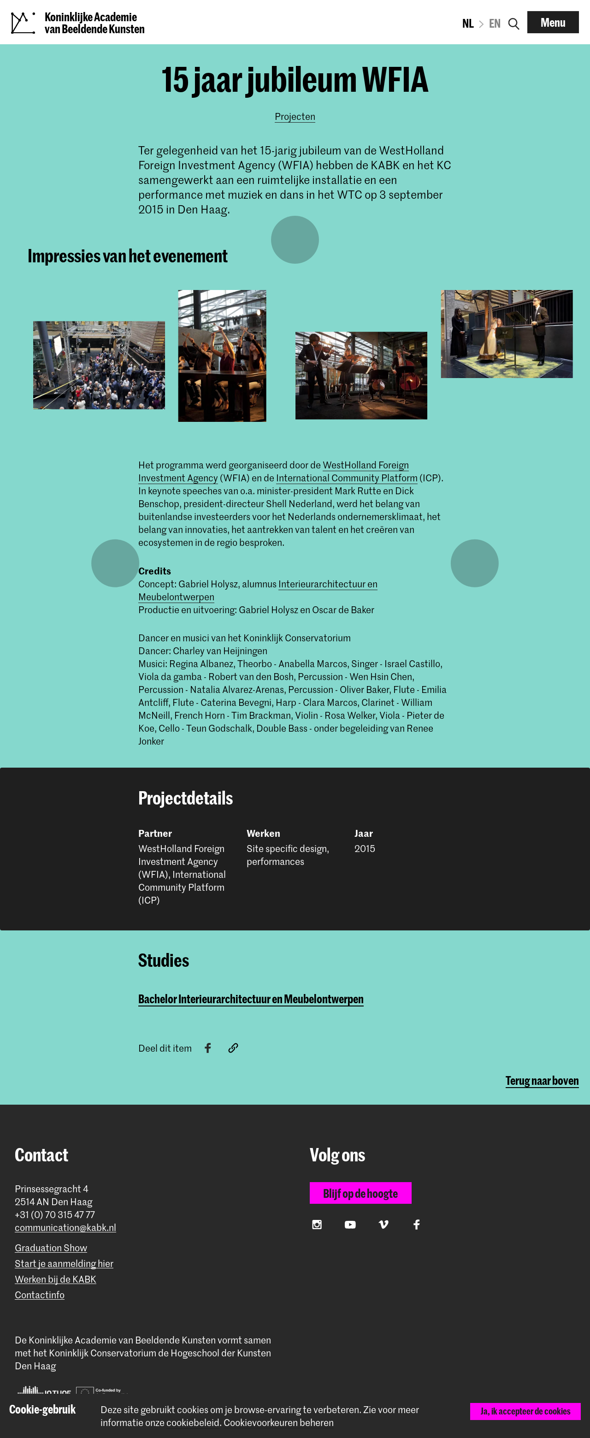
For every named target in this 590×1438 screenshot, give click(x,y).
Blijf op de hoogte (360, 1193)
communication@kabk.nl (65, 1227)
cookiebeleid (192, 1422)
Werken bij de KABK (55, 1279)
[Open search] (514, 22)
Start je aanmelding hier (64, 1263)
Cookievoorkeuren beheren (279, 1422)
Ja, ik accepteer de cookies (526, 1411)
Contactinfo (40, 1295)
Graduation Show (51, 1248)
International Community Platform (347, 478)
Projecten (295, 116)
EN (495, 23)
